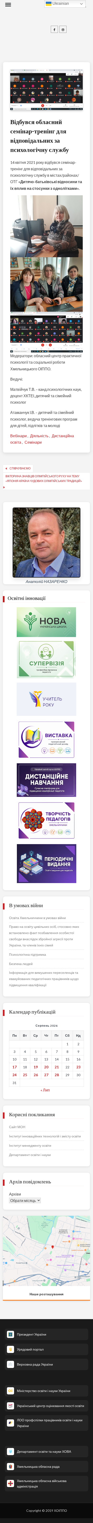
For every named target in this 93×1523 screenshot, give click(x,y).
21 (57, 1067)
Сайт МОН (17, 1127)
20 (46, 1067)
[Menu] (7, 5)
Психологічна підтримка (27, 954)
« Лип (45, 1090)
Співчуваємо (20, 468)
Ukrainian (60, 3)
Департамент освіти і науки (30, 1155)
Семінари (33, 442)
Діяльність (39, 435)
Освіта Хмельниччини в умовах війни (37, 918)
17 (14, 1067)
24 (14, 1075)
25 (25, 1075)
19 (36, 1067)
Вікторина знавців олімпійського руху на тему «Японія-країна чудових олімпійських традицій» (43, 478)
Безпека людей (21, 964)
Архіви (15, 1194)
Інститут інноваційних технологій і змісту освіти (45, 1136)
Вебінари (18, 435)
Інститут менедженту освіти (30, 1145)
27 (46, 1075)
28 (57, 1075)
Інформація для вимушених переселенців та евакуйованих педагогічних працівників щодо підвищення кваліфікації (44, 978)
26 (36, 1075)
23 (78, 1067)
